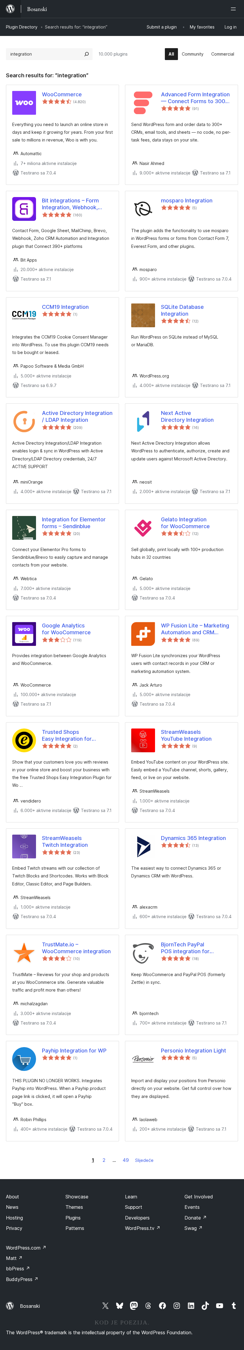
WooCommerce (62, 94)
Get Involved (198, 1197)
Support (133, 1207)
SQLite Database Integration (182, 310)
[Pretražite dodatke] (87, 54)
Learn (131, 1197)
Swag (193, 1228)
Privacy (14, 1228)
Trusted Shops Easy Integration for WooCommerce (67, 735)
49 (126, 1160)
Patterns (74, 1228)
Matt (14, 1258)
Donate (195, 1218)
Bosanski (30, 1306)
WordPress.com (26, 1248)
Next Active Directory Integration (187, 416)
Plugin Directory (21, 26)
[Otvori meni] (234, 9)
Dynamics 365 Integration (193, 838)
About (12, 1197)
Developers (137, 1218)
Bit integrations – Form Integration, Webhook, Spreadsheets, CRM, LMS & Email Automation (76, 204)
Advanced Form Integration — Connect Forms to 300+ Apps (195, 98)
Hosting (14, 1218)
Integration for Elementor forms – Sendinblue (74, 522)
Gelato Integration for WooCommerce (185, 522)
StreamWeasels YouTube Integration (186, 735)
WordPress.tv (142, 1228)
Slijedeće (144, 1160)
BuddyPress (22, 1279)
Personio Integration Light (193, 1050)
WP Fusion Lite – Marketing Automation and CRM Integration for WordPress (195, 629)
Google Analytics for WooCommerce (66, 628)
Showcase (76, 1197)
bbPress (18, 1269)
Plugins (73, 1218)
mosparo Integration (186, 200)
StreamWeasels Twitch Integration (65, 841)
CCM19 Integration (65, 307)
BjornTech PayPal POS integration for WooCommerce (185, 948)
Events (192, 1207)
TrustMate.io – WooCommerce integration (76, 947)
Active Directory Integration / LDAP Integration (77, 416)
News (12, 1207)
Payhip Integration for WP (74, 1050)
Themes (74, 1207)
